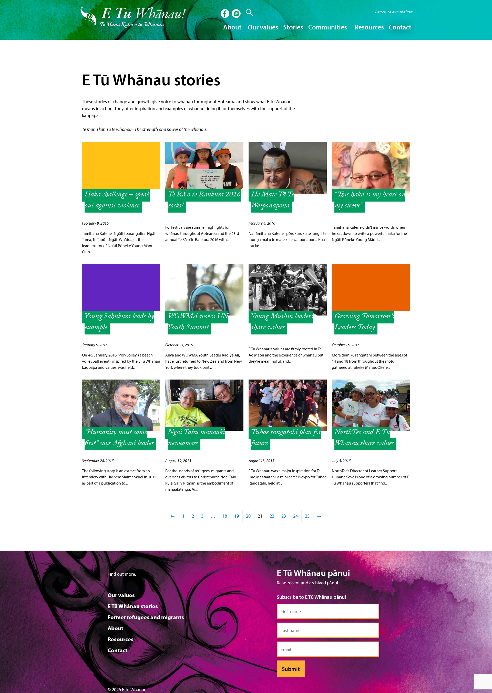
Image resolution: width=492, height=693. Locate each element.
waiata (394, 12)
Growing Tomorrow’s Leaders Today (364, 322)
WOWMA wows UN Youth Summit (198, 322)
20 (248, 516)
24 (295, 516)
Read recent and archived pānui (307, 583)
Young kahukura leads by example (119, 322)
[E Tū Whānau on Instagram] (237, 14)
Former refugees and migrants (146, 617)
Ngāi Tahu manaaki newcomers (196, 438)
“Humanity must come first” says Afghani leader (119, 438)
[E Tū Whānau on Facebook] (225, 14)
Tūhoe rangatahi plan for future (286, 438)
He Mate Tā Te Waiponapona (272, 201)
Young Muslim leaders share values (282, 322)
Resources (121, 639)
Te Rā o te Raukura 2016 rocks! (204, 201)
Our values (121, 595)
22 (272, 516)
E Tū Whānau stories (133, 606)
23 (283, 516)
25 (307, 516)
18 (224, 516)
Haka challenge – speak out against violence (117, 201)
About (115, 628)
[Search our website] (247, 13)
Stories (293, 27)
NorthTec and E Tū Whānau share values (364, 438)
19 (236, 516)
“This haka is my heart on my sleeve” (369, 201)
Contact (400, 27)
